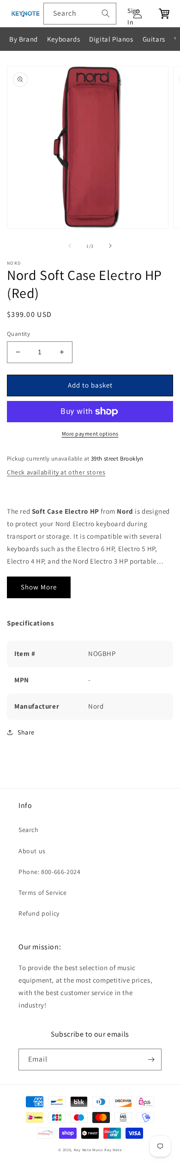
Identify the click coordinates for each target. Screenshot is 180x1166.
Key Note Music (88, 1149)
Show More (39, 587)
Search (28, 830)
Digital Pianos (111, 39)
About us (32, 851)
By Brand (23, 39)
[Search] (106, 13)
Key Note (113, 1149)
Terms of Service (42, 892)
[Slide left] (70, 246)
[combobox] (80, 13)
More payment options (90, 433)
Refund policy (39, 913)
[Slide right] (110, 246)
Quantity (18, 334)
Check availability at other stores (56, 472)
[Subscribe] (151, 1059)
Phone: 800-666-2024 (49, 872)
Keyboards (63, 39)
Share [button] (26, 732)
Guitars (154, 39)
